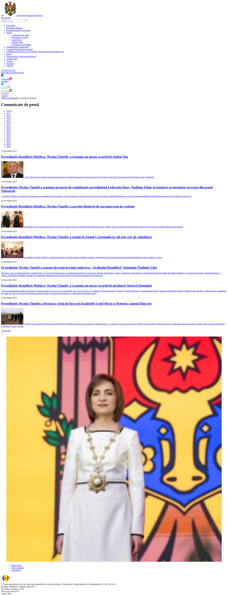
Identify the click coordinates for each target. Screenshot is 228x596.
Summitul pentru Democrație (18, 30)
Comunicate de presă (20, 35)
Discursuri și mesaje (20, 37)
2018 (8, 128)
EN (6, 18)
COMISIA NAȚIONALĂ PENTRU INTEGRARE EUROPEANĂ (35, 52)
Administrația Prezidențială (17, 47)
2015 (8, 120)
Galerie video (17, 42)
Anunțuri (10, 63)
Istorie (8, 54)
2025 (8, 144)
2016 (8, 123)
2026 (8, 146)
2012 (8, 116)
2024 (8, 142)
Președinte (10, 26)
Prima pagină (6, 98)
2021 (8, 135)
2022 (8, 137)
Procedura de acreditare (21, 44)
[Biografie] (114, 561)
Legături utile (11, 59)
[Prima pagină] (2, 15)
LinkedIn (5, 93)
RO (2, 18)
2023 (8, 139)
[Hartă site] (3, 15)
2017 (8, 125)
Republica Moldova (14, 28)
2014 (8, 118)
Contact (9, 61)
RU (9, 18)
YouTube (5, 81)
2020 (8, 132)
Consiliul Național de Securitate (19, 49)
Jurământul (16, 570)
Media (9, 33)
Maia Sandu (17, 565)
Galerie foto (17, 40)
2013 (8, 113)
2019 (8, 130)
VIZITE (9, 66)
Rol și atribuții (17, 568)
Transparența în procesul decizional (21, 56)
